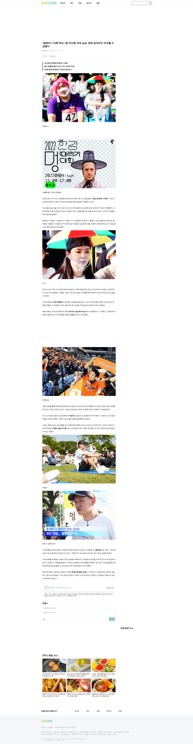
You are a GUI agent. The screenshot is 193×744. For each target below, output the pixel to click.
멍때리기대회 (62, 594)
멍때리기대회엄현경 (95, 594)
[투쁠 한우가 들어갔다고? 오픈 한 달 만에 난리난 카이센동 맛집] (103, 688)
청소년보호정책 (70, 727)
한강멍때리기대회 (72, 595)
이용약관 (50, 727)
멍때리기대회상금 (73, 594)
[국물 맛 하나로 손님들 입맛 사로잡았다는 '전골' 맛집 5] (79, 688)
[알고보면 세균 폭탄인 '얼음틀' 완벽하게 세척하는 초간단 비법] (79, 668)
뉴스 (50, 594)
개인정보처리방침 (60, 727)
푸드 (71, 3)
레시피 (89, 3)
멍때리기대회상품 (84, 594)
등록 (111, 619)
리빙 (80, 3)
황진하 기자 (45, 50)
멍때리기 (55, 594)
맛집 (98, 3)
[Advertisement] (29, 71)
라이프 (62, 3)
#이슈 (46, 594)
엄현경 (59, 595)
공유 (53, 56)
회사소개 (43, 727)
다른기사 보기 (110, 588)
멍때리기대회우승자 (107, 594)
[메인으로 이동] (48, 4)
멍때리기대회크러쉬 (50, 595)
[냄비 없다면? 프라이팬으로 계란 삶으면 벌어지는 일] (54, 668)
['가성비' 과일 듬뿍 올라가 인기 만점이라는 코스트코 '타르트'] (103, 668)
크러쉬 (64, 595)
